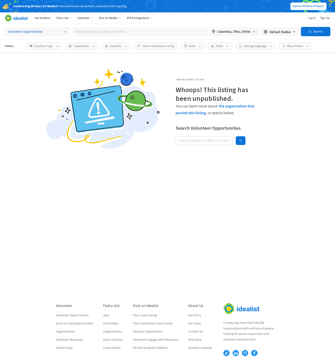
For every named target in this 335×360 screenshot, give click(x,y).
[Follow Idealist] (226, 353)
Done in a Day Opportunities (74, 323)
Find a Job (62, 18)
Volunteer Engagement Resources (155, 340)
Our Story (194, 315)
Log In (312, 18)
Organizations (65, 331)
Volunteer (84, 18)
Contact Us (195, 331)
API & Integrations (138, 18)
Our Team (194, 323)
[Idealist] (16, 18)
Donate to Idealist (200, 348)
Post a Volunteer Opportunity (153, 323)
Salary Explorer (113, 340)
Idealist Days (64, 348)
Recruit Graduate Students (150, 348)
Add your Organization (148, 331)
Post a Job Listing (145, 315)
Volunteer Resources (69, 340)
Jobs (106, 315)
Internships (110, 323)
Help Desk (195, 340)
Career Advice (112, 348)
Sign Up (325, 18)
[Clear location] (254, 31)
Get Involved (42, 18)
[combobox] (139, 31)
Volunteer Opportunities (72, 315)
